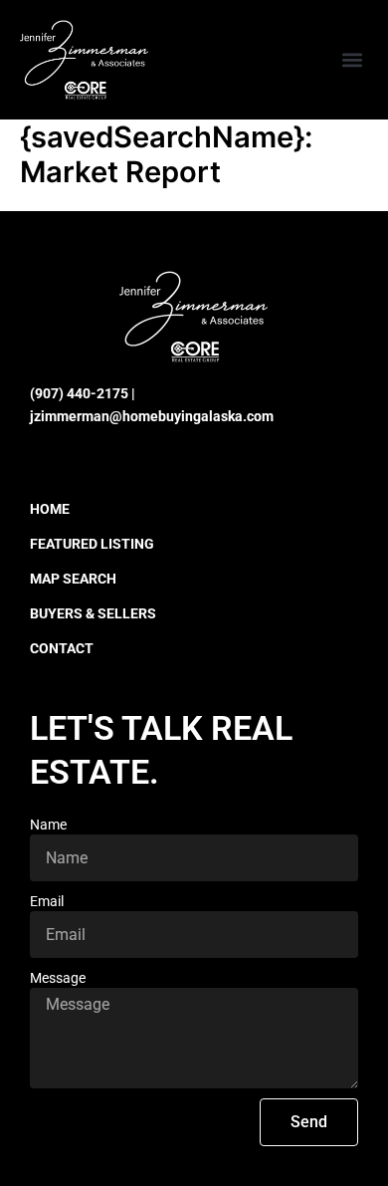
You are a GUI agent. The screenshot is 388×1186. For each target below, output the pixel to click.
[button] (351, 59)
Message (58, 978)
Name (48, 824)
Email (47, 901)
